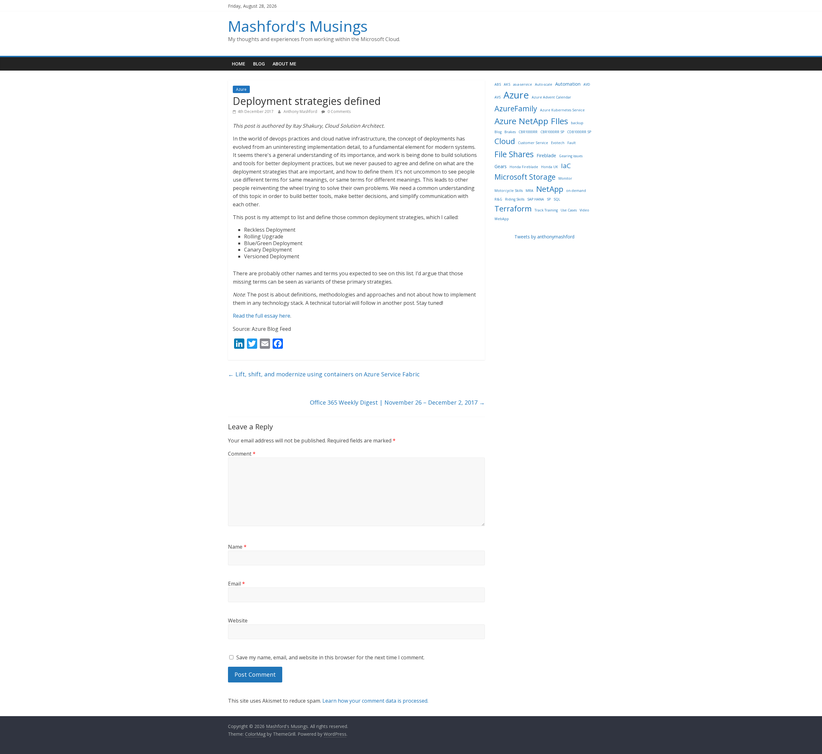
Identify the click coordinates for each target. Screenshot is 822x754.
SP (549, 199)
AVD (586, 84)
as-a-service (522, 84)
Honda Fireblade (524, 167)
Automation (568, 84)
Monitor (565, 178)
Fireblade (546, 155)
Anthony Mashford (301, 111)
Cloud (504, 141)
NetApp (549, 189)
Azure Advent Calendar (551, 97)
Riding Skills (514, 199)
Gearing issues (570, 156)
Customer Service (533, 143)
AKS (507, 84)
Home (238, 64)
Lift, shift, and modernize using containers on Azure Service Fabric (324, 374)
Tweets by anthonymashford (544, 237)
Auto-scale (543, 84)
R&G (498, 199)
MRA (529, 190)
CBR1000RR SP (552, 132)
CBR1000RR (528, 132)
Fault (571, 143)
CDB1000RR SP (579, 132)
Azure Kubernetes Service (562, 110)
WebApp (501, 219)
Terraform (513, 208)
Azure (241, 89)
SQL (557, 199)
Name (237, 546)
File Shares (514, 154)
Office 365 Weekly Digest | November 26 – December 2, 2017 (397, 402)
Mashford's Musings (298, 26)
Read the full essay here (261, 315)
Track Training (546, 210)
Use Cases (569, 210)
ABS (497, 84)
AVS (497, 97)
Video (584, 210)
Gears (500, 166)
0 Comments (339, 111)
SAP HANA (535, 199)
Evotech (557, 143)
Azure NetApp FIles (531, 121)
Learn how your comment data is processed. (375, 700)
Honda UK (549, 167)
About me (284, 64)
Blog (259, 64)
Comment (242, 453)
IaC (566, 165)
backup (577, 123)
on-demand (576, 190)
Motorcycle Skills (508, 190)
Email (236, 583)
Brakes (510, 132)
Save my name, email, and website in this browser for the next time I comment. (330, 657)
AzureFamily (515, 108)
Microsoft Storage (524, 177)
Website (238, 620)
